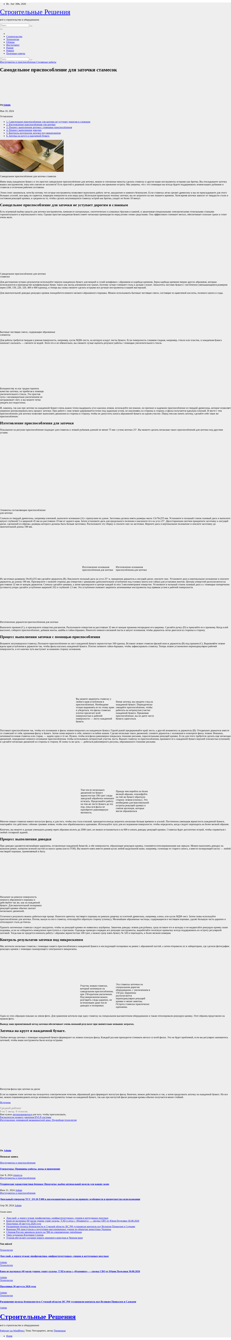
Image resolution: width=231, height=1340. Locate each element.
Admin (7, 105)
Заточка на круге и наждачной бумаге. (28, 135)
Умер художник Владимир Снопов (25, 1235)
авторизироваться (22, 1114)
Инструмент (12, 45)
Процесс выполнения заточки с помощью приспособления (39, 127)
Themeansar (60, 1330)
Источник (5, 1102)
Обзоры (10, 42)
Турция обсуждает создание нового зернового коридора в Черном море (44, 1237)
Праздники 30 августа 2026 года (23, 1223)
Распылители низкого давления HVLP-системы (25, 1117)
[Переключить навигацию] (1, 29)
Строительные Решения (35, 12)
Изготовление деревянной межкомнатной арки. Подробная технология (38, 1120)
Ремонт (10, 50)
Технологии (12, 39)
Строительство (14, 36)
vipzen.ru (17, 1175)
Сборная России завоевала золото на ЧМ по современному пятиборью (44, 1232)
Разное (10, 47)
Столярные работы (46, 62)
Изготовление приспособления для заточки (30, 124)
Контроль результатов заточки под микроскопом (33, 133)
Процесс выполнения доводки (23, 130)
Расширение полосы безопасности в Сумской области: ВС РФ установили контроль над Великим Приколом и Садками (70, 1226)
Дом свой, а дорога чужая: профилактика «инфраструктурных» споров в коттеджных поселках (57, 1218)
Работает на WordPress (12, 1330)
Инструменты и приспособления (18, 62)
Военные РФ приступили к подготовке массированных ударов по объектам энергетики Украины (58, 1229)
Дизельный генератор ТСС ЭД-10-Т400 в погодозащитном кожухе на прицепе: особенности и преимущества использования (70, 1199)
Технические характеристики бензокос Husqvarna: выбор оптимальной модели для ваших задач (54, 1184)
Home (9, 1336)
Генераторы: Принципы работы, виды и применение (30, 1169)
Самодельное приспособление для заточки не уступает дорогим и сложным (48, 121)
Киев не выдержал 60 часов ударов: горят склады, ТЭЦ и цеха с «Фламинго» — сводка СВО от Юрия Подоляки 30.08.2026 (72, 1220)
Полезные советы (15, 53)
